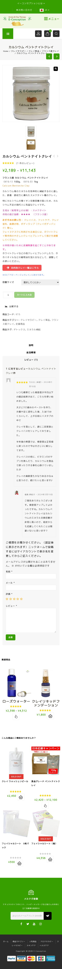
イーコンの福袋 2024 (58, 158)
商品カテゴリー (19, 941)
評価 (9, 593)
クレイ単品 (34, 51)
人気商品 (33, 941)
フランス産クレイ (50, 51)
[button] (56, 69)
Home (6, 51)
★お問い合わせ (24, 9)
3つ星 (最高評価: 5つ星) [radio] (14, 599)
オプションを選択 (16, 716)
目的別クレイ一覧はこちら (25, 267)
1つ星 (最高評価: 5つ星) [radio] (7, 599)
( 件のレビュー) (25, 163)
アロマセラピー (47, 941)
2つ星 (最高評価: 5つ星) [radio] (10, 599)
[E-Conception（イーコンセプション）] (17, 20)
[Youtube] (34, 923)
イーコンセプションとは (30, 3)
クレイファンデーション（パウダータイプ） (54, 158)
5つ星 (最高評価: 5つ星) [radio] (21, 599)
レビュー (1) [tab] (31, 359)
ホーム (6, 941)
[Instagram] (40, 923)
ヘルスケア (44, 945)
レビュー (11, 605)
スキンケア (31, 945)
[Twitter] (27, 923)
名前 (9, 571)
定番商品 (20, 323)
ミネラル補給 (34, 329)
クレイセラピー (18, 51)
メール (10, 582)
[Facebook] (21, 923)
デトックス (19, 329)
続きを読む (20, 797)
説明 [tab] (31, 345)
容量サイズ (8, 282)
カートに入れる (24, 294)
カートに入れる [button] (50, 715)
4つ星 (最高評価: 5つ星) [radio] (18, 599)
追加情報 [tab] (31, 352)
